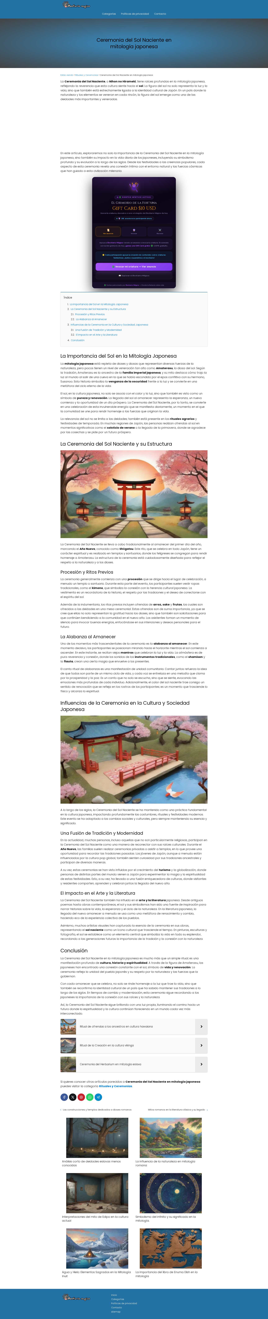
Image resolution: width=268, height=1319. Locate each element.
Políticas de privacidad (135, 14)
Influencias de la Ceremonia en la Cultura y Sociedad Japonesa (109, 324)
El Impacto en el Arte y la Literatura (96, 335)
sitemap (116, 1311)
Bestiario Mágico (132, 285)
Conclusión (78, 340)
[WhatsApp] (90, 1097)
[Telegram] (98, 1097)
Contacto (160, 14)
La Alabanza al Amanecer (91, 319)
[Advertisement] (134, 126)
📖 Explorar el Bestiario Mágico (134, 275)
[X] (72, 1097)
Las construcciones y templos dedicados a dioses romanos (97, 1109)
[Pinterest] (81, 1097)
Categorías (109, 14)
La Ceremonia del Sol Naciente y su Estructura (98, 309)
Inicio (114, 1295)
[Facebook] (64, 1097)
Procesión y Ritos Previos (90, 314)
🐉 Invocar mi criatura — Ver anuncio (134, 266)
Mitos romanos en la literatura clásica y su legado (176, 1109)
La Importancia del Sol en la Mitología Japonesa (99, 304)
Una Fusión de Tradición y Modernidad (98, 330)
